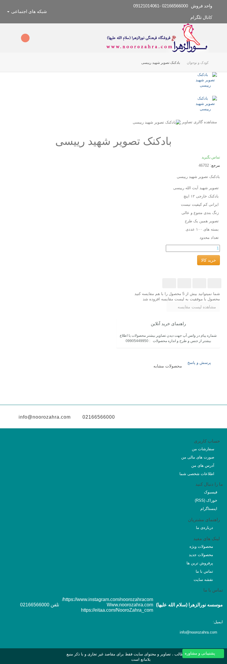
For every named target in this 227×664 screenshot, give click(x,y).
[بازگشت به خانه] (214, 63)
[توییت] (214, 283)
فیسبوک (210, 492)
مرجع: (215, 165)
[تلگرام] (163, 417)
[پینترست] (169, 283)
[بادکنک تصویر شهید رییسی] (193, 84)
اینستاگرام (208, 508)
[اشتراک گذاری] (199, 283)
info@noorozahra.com (45, 417)
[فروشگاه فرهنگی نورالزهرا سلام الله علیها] (157, 38)
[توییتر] (197, 417)
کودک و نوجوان (198, 63)
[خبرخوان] (186, 417)
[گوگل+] (184, 283)
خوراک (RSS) (206, 500)
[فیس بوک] (208, 417)
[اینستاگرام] (174, 417)
